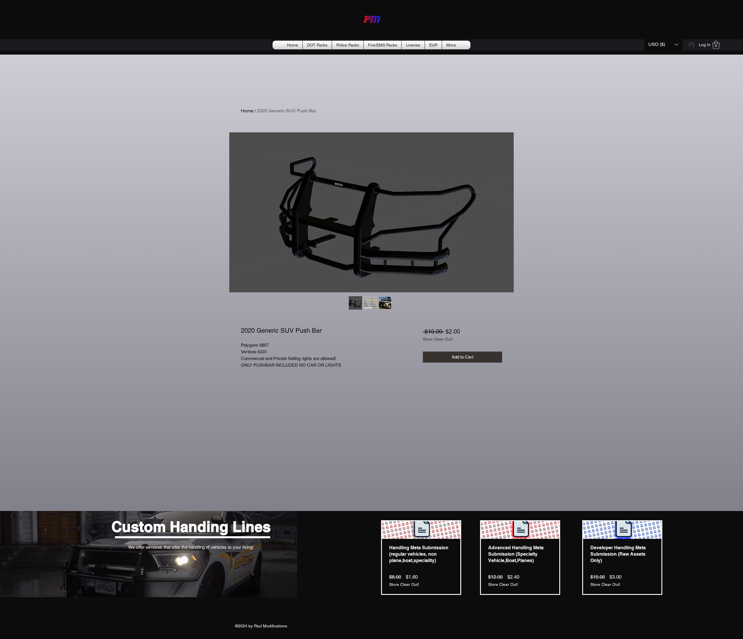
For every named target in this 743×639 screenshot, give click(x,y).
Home (247, 111)
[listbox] (663, 44)
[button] (663, 44)
